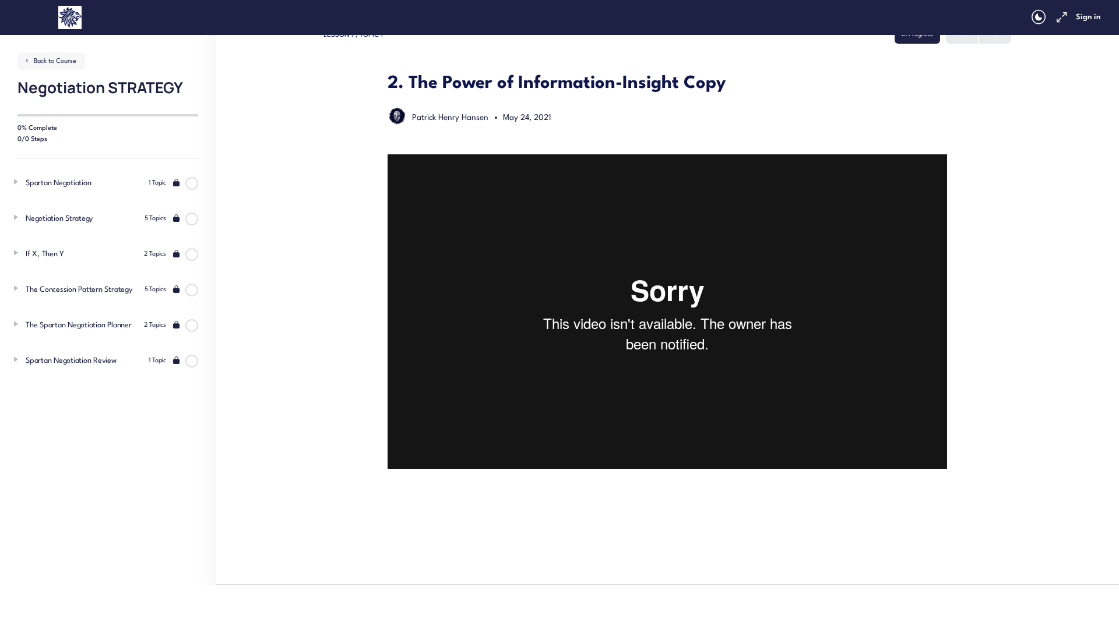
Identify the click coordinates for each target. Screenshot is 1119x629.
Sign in (1088, 17)
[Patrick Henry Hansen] (397, 117)
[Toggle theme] (1038, 17)
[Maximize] (1059, 17)
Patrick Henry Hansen (451, 118)
